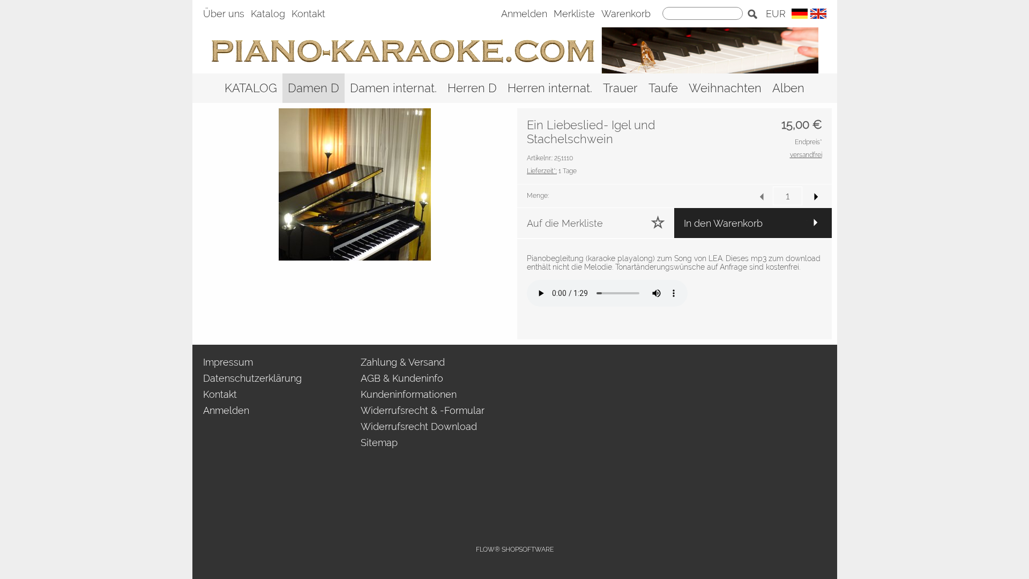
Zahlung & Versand (403, 362)
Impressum (228, 362)
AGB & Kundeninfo (402, 378)
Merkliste (574, 13)
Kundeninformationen (409, 394)
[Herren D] (472, 88)
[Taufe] (663, 88)
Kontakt (308, 13)
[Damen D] (313, 88)
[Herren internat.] (550, 88)
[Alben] (788, 88)
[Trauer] (620, 88)
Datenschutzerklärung (252, 378)
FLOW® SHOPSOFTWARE (515, 549)
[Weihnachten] (725, 88)
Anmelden (524, 13)
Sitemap (379, 442)
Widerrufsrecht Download (419, 426)
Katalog (268, 13)
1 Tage (552, 171)
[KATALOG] (250, 88)
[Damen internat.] (393, 88)
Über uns (223, 13)
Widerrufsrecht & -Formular (422, 410)
